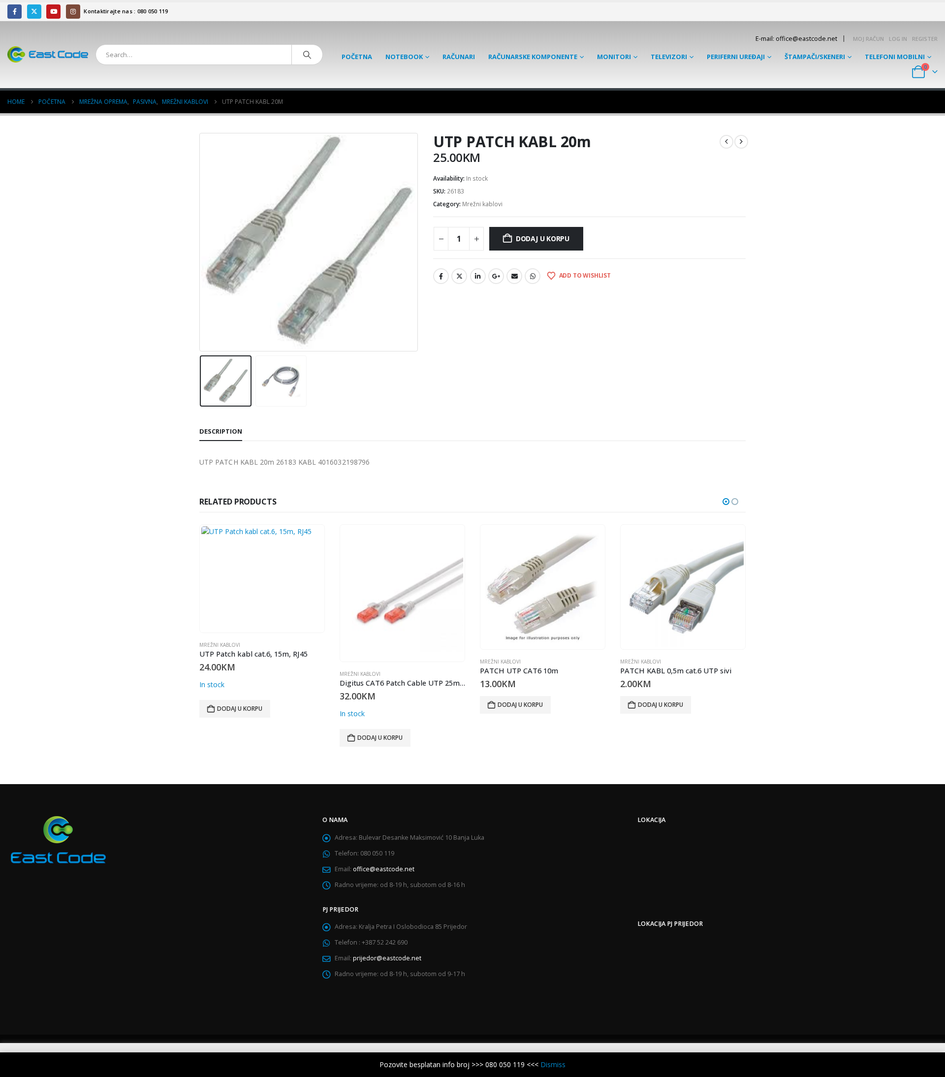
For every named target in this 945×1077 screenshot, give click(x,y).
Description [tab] (220, 431)
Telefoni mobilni (895, 56)
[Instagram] (73, 11)
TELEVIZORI (669, 56)
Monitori (614, 56)
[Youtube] (53, 11)
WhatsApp (532, 276)
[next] (741, 142)
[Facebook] (14, 11)
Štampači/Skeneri (815, 56)
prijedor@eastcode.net (387, 958)
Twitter (459, 276)
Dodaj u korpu (542, 238)
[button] (201, 242)
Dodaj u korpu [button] (239, 708)
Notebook (404, 56)
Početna (357, 56)
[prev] (726, 142)
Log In (898, 38)
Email (514, 276)
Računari (458, 56)
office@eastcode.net (383, 869)
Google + (496, 276)
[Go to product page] (261, 578)
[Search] (307, 54)
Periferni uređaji (736, 56)
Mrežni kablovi (482, 204)
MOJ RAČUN (868, 38)
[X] (34, 11)
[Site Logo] (47, 54)
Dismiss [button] (553, 1064)
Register (925, 38)
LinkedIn (478, 276)
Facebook (441, 276)
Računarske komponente (532, 56)
